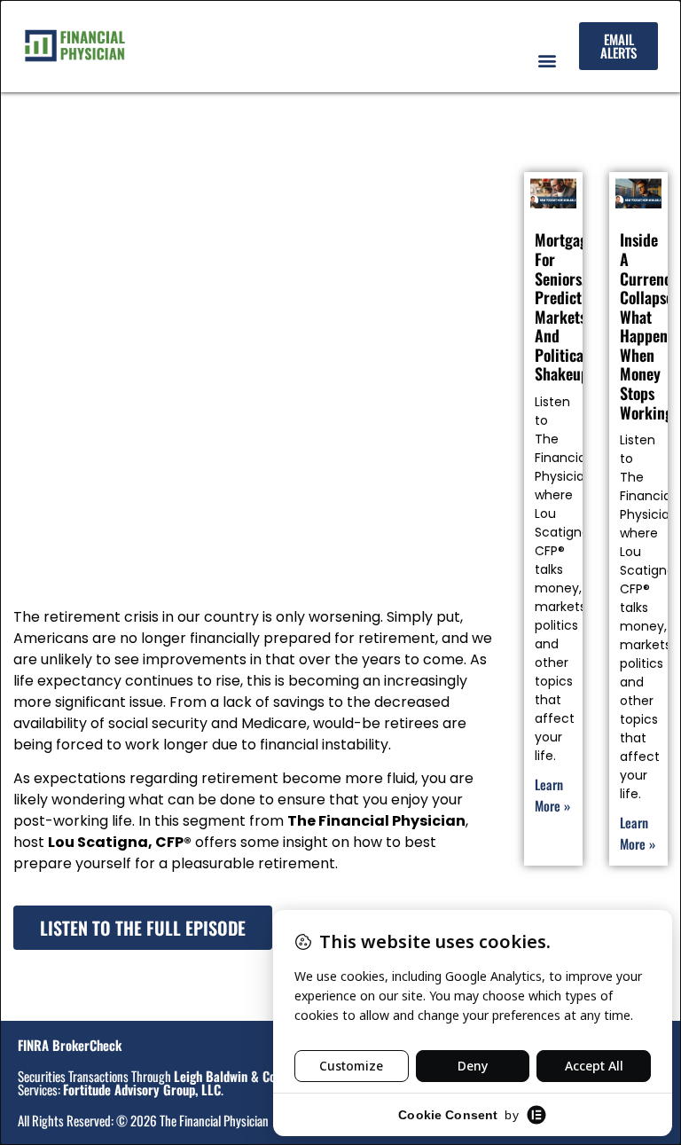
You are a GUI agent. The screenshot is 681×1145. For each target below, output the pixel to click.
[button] (546, 60)
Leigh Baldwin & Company (242, 1076)
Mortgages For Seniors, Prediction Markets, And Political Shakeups (568, 306)
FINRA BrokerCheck (69, 1045)
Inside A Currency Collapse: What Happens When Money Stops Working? (650, 325)
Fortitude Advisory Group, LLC (142, 1089)
